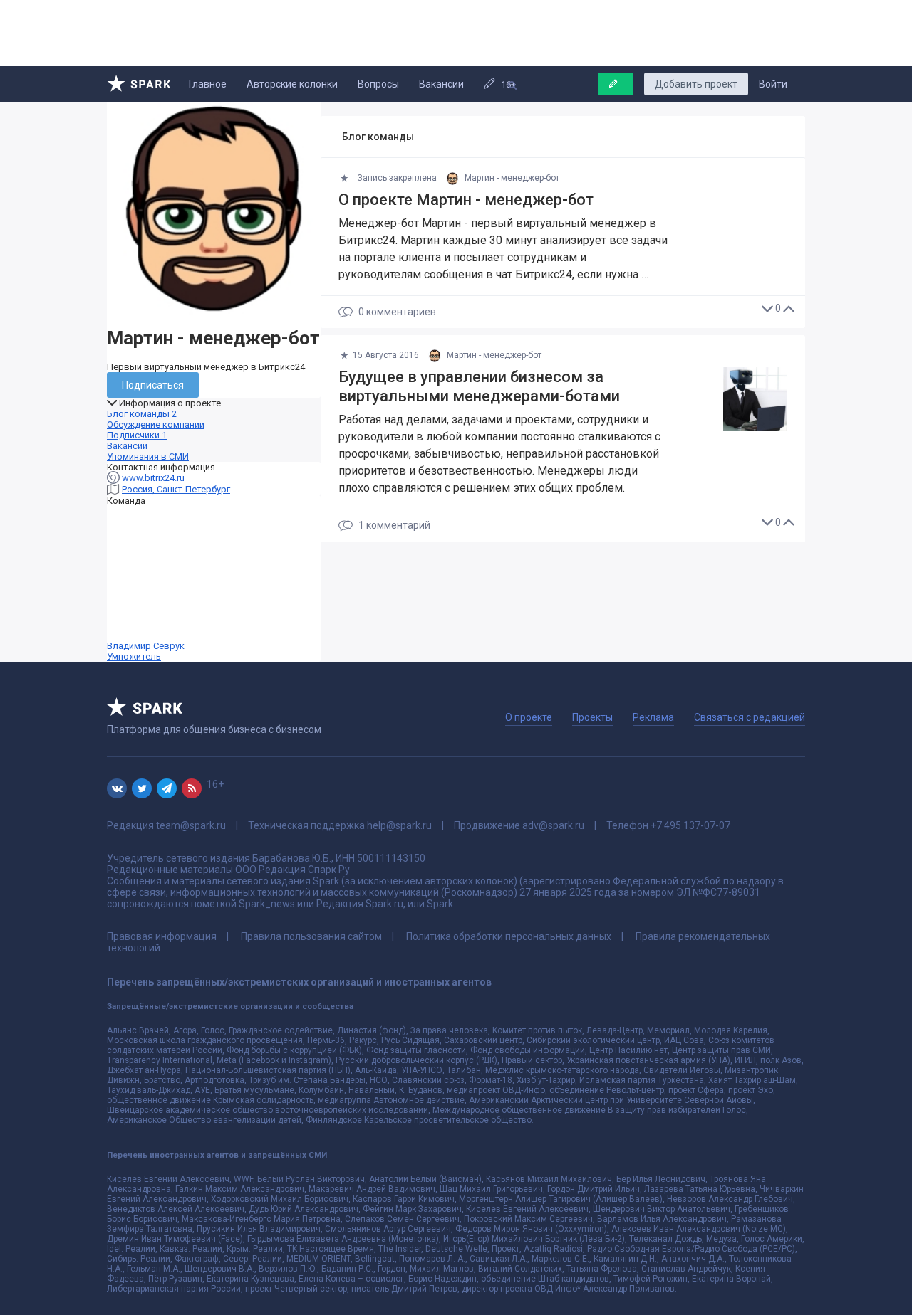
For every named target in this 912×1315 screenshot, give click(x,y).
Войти (773, 84)
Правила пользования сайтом (311, 936)
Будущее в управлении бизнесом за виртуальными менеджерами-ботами (479, 387)
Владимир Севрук (146, 651)
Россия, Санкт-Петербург (176, 489)
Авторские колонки (292, 84)
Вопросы (378, 84)
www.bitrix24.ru (153, 477)
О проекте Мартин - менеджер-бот (466, 199)
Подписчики (137, 435)
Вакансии (441, 84)
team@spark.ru (191, 825)
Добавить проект (696, 84)
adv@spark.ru (553, 825)
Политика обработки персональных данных (508, 936)
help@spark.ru (399, 825)
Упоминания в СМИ (148, 456)
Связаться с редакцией (749, 717)
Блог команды (142, 413)
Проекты (592, 717)
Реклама (653, 717)
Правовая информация (162, 936)
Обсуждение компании (155, 424)
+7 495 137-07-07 (690, 825)
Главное (208, 84)
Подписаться (153, 385)
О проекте (528, 717)
